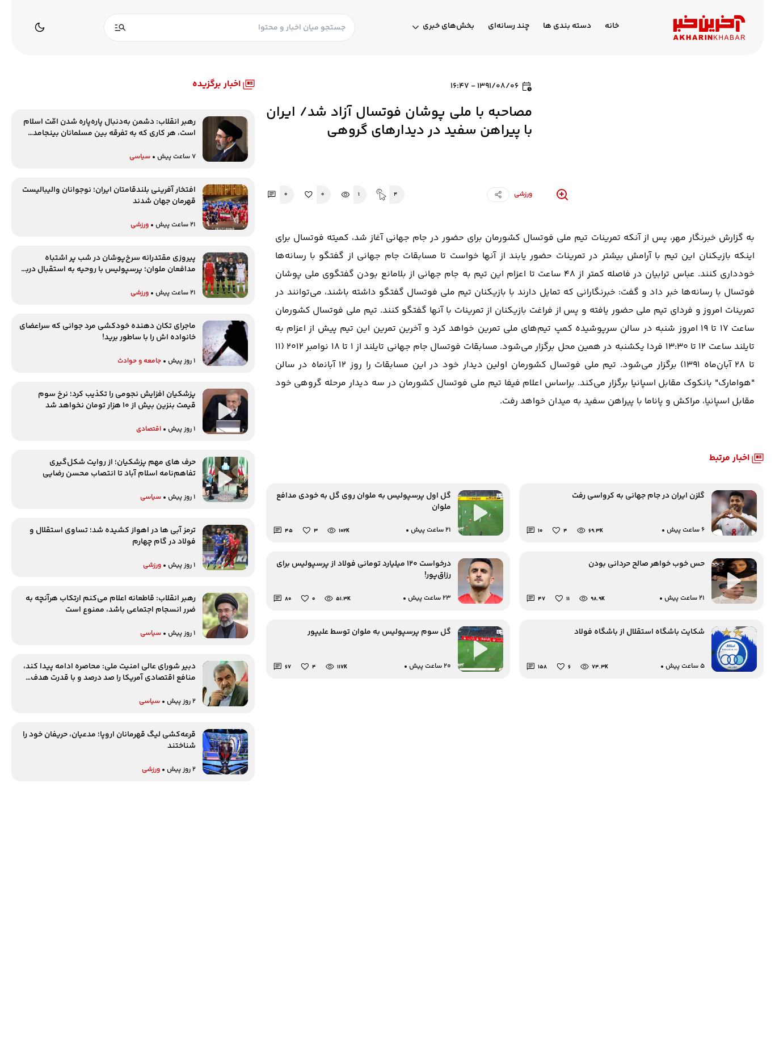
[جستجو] (120, 27)
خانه (612, 26)
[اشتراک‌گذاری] (498, 194)
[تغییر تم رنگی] (40, 27)
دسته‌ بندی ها (567, 26)
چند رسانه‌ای (508, 26)
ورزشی (523, 194)
